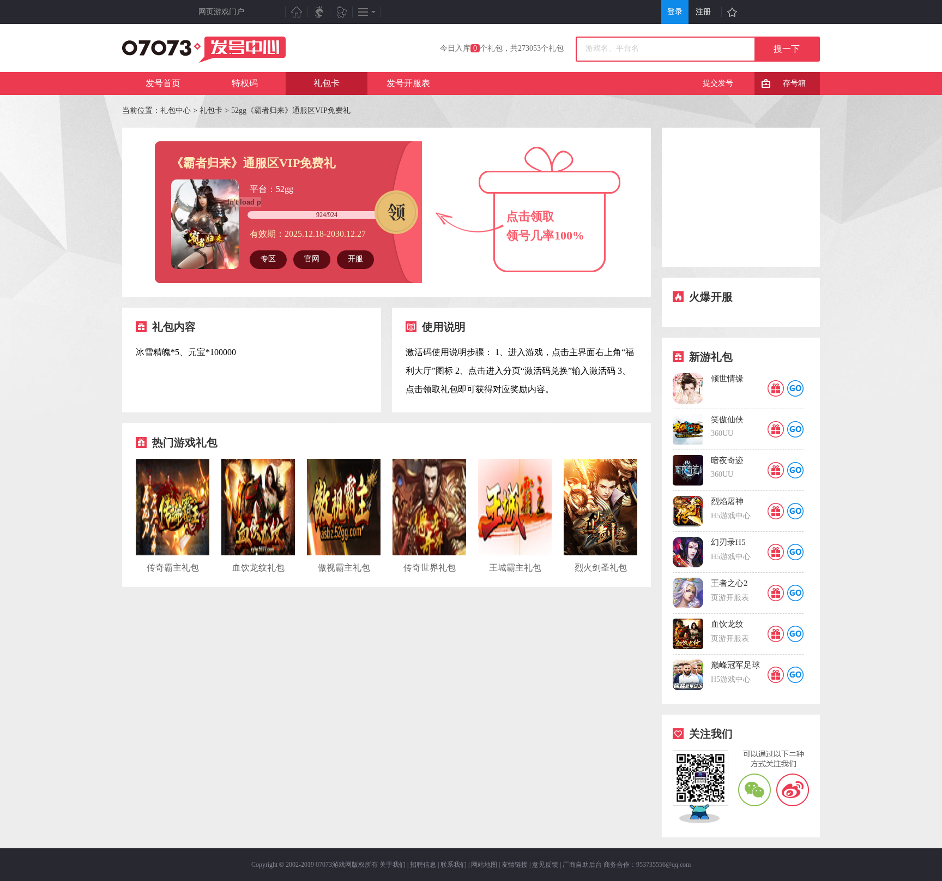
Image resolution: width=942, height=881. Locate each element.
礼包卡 (326, 83)
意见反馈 (545, 864)
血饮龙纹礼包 (258, 567)
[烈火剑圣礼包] (600, 553)
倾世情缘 (727, 378)
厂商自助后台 (582, 864)
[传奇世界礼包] (429, 553)
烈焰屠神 (727, 501)
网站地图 (484, 864)
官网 (311, 259)
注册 (703, 12)
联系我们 (453, 864)
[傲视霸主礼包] (344, 553)
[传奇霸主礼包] (172, 553)
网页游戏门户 (221, 12)
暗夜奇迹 (727, 460)
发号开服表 (408, 83)
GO (795, 388)
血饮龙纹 (727, 624)
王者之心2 (729, 583)
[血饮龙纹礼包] (258, 553)
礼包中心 (175, 110)
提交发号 (718, 83)
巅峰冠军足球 (735, 665)
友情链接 (515, 864)
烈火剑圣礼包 (601, 567)
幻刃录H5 (728, 542)
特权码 (245, 83)
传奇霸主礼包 (173, 567)
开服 (355, 259)
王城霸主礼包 (515, 567)
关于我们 (392, 864)
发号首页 (163, 83)
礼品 (776, 388)
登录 (675, 12)
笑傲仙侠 (727, 419)
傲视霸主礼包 (344, 567)
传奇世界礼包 (429, 567)
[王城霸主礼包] (515, 553)
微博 (792, 789)
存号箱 (794, 83)
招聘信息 (423, 864)
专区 (268, 259)
